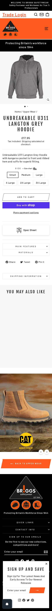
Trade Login (14, 14)
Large (39, 174)
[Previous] (41, 451)
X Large (10, 182)
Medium (26, 174)
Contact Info (25, 529)
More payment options (26, 212)
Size (24, 168)
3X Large (41, 182)
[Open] (7, 604)
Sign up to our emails (25, 537)
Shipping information (26, 276)
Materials (26, 252)
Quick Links (25, 522)
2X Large (25, 182)
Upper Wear (29, 111)
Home (18, 111)
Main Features (26, 246)
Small (12, 174)
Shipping (26, 141)
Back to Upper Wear (28, 463)
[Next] (46, 451)
